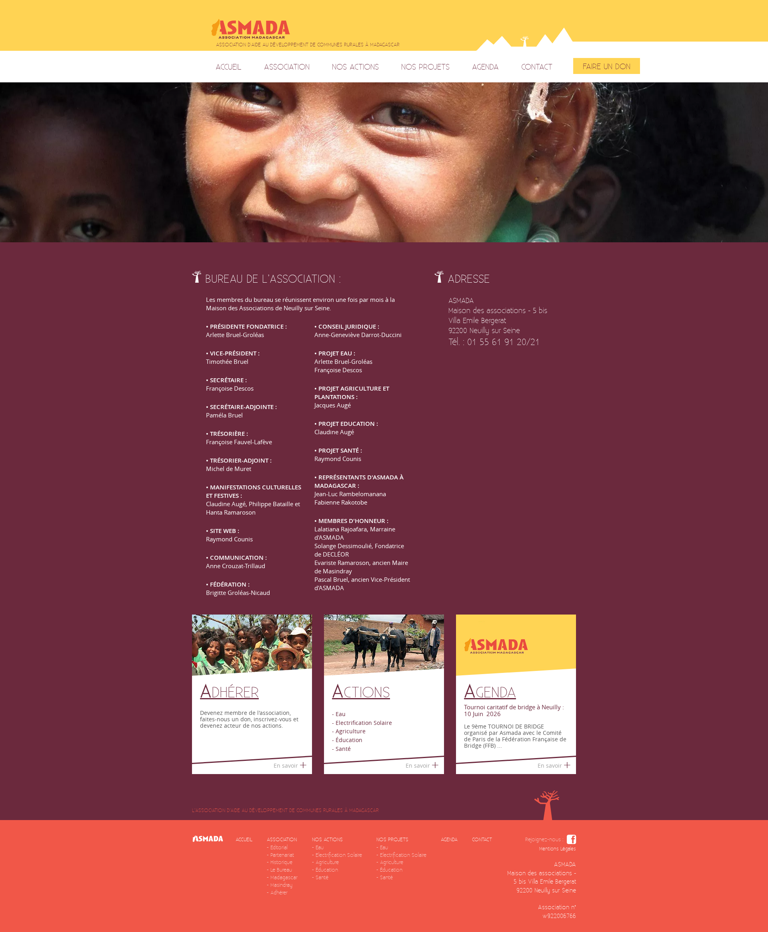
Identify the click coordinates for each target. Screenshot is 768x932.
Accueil (229, 66)
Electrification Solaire (339, 854)
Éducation (327, 869)
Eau (320, 847)
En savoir (286, 765)
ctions (361, 691)
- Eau (339, 714)
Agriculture (327, 862)
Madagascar (284, 877)
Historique (281, 862)
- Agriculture (349, 731)
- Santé (341, 748)
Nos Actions (355, 66)
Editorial (279, 847)
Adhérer (279, 892)
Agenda (485, 66)
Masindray (281, 884)
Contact (536, 66)
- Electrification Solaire (362, 722)
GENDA (490, 691)
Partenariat (282, 854)
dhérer (229, 691)
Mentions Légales (557, 849)
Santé (322, 877)
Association (287, 66)
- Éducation (347, 740)
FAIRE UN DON (606, 66)
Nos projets (425, 66)
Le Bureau (281, 869)
